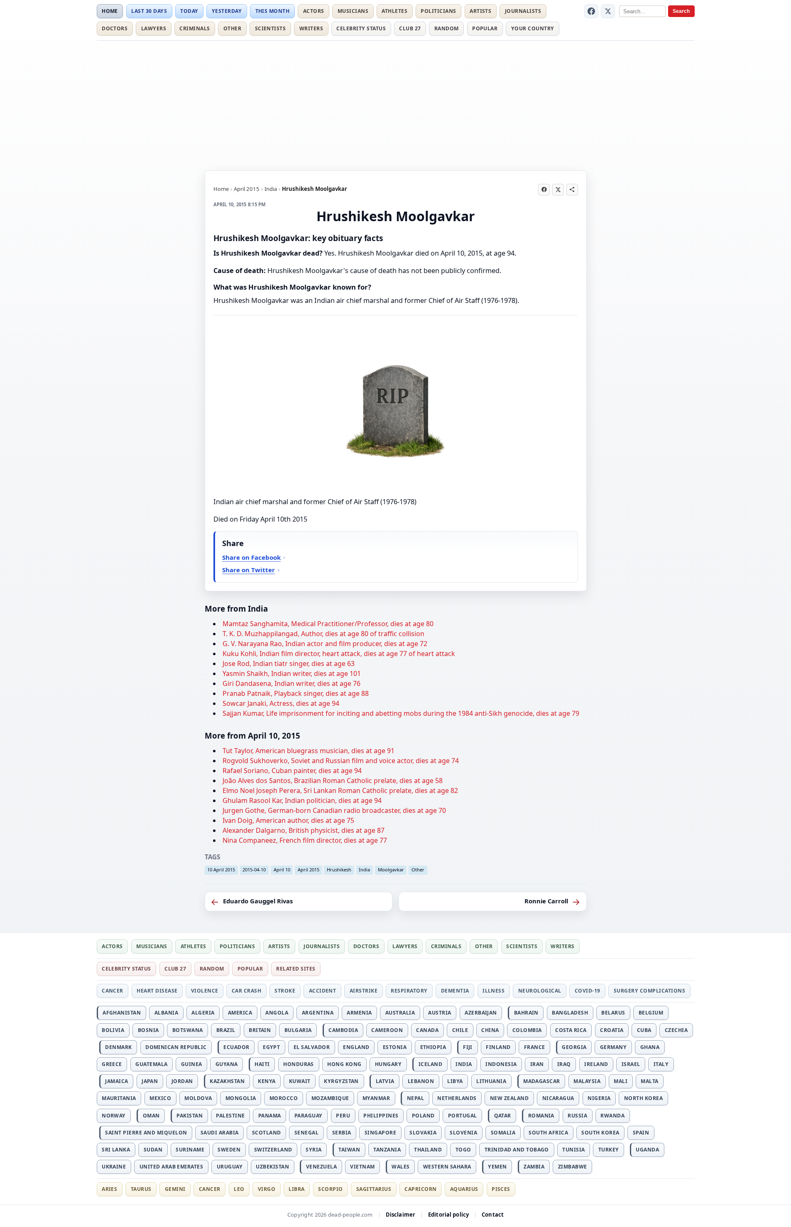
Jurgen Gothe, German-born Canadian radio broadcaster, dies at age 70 (334, 810)
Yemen (497, 1166)
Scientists (270, 28)
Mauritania (119, 1098)
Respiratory (409, 990)
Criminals (194, 28)
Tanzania (387, 1149)
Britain (260, 1030)
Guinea (191, 1064)
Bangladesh (570, 1012)
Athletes (394, 11)
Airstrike (363, 990)
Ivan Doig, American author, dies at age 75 (288, 820)
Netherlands (456, 1098)
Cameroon (387, 1030)
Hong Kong (344, 1064)
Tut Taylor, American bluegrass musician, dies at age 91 (308, 750)
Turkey (608, 1149)
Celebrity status (361, 28)
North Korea (643, 1098)
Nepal (415, 1098)
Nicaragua (558, 1098)
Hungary (388, 1064)
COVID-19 (587, 990)
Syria (313, 1149)
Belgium (651, 1012)
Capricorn (420, 1189)
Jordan (182, 1081)
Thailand (428, 1149)
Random (446, 28)
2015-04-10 (254, 869)
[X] (608, 11)
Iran (537, 1064)
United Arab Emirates (171, 1166)
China (490, 1030)
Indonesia (501, 1064)
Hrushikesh (339, 869)
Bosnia (148, 1030)
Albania (166, 1012)
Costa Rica (571, 1030)
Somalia (503, 1132)
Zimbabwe (572, 1166)
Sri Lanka (116, 1149)
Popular (484, 28)
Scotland (266, 1132)
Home (110, 11)
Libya (455, 1081)
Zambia (534, 1166)
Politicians (438, 11)
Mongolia (240, 1098)
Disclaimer (400, 1214)
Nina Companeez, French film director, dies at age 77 (305, 840)
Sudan (153, 1149)
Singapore (380, 1132)
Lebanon (421, 1081)
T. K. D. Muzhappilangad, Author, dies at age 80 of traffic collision (323, 633)
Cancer (112, 990)
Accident (322, 990)
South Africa (548, 1132)
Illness (493, 990)
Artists (480, 11)
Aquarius (464, 1189)
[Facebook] (591, 11)
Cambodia (343, 1030)
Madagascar (541, 1081)
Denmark (118, 1047)
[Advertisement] (396, 104)
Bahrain (526, 1012)
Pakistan (189, 1115)
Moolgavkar (391, 869)
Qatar (502, 1115)
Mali (620, 1081)
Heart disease (157, 990)
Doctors (114, 28)
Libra (296, 1189)
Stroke (284, 990)
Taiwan (349, 1149)
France (534, 1047)
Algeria (202, 1012)
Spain (641, 1132)
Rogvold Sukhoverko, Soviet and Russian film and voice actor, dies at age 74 (341, 760)
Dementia (455, 990)
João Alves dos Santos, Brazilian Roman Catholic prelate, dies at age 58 (333, 780)
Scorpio (330, 1189)
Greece (112, 1064)
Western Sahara (447, 1166)
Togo (463, 1149)
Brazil (225, 1030)
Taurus (141, 1189)
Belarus (613, 1012)
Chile (460, 1030)
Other (232, 28)
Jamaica (116, 1081)
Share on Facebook (251, 557)
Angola (276, 1012)
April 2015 (247, 189)
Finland (498, 1047)
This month (272, 11)
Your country (532, 28)
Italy (661, 1064)
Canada (427, 1030)
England (356, 1047)
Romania (541, 1115)
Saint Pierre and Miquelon (146, 1132)
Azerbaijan (481, 1012)
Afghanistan (122, 1012)
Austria (439, 1012)
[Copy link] (572, 189)
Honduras (298, 1064)
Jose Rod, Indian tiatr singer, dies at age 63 (289, 663)
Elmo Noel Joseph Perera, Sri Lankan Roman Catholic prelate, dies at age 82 (340, 790)
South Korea (600, 1132)
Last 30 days (149, 11)
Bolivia (113, 1030)
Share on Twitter (248, 570)
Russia (577, 1115)
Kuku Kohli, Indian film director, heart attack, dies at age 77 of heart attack (339, 653)
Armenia (359, 1012)
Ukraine (114, 1166)
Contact (493, 1214)
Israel (631, 1064)
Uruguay (229, 1166)
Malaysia (586, 1081)
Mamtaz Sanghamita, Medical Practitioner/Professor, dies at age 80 (328, 623)
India (270, 189)
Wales (400, 1166)
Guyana (227, 1064)
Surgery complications (649, 990)
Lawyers (153, 28)
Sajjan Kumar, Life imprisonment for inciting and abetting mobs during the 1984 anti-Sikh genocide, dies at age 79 (401, 713)
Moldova (198, 1098)
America (240, 1012)
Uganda (647, 1149)
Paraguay (308, 1115)
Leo (239, 1189)
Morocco (283, 1098)
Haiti (262, 1064)
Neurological (539, 990)
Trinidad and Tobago (517, 1149)
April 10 (282, 869)
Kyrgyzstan (341, 1081)
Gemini (175, 1189)
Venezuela (321, 1166)
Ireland (596, 1064)
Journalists (523, 11)
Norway (114, 1115)
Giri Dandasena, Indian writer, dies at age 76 (291, 683)
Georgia (574, 1047)
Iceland (430, 1064)
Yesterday (227, 11)
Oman (151, 1115)
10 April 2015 (221, 869)
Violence (204, 990)
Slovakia (422, 1132)
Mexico (160, 1098)
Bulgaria (298, 1030)
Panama (269, 1115)
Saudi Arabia (220, 1132)
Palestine (230, 1115)
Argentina (317, 1012)
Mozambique (330, 1098)
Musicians (353, 11)
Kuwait (300, 1081)
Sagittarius (373, 1189)
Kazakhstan (227, 1081)
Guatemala (151, 1064)
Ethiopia (433, 1047)
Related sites (295, 968)
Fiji (468, 1047)
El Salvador (312, 1047)
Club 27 (410, 28)
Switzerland (273, 1149)
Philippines (380, 1115)
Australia (400, 1012)
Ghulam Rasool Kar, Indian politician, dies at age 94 (302, 800)
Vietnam (362, 1166)
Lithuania (491, 1081)
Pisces (501, 1189)
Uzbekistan (272, 1166)
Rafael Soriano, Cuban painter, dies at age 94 (292, 770)
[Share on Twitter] (558, 189)
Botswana (187, 1030)
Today (189, 11)
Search (681, 11)
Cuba (644, 1030)
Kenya (266, 1081)
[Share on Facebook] (544, 189)
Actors (313, 11)
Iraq (564, 1064)
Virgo (266, 1189)
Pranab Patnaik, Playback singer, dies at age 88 (296, 693)
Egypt (271, 1047)
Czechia (676, 1030)
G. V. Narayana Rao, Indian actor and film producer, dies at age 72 (325, 643)
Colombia (527, 1030)
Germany (613, 1047)
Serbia (341, 1132)
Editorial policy (448, 1214)
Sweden (229, 1149)
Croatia (611, 1030)
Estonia (395, 1047)
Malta (649, 1081)
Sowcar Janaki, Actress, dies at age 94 (281, 703)
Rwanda (612, 1115)
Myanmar (376, 1098)
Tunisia (573, 1149)
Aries (109, 1189)
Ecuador (236, 1047)
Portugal (462, 1115)
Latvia (385, 1081)
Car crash (246, 990)
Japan (150, 1081)
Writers (311, 28)
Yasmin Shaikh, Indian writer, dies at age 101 (292, 673)
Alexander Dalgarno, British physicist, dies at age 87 (303, 830)
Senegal (306, 1132)
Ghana (649, 1047)
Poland (423, 1115)
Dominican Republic (176, 1047)
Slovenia (463, 1132)
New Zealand (509, 1098)
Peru (343, 1115)
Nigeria (599, 1098)
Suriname (190, 1149)
